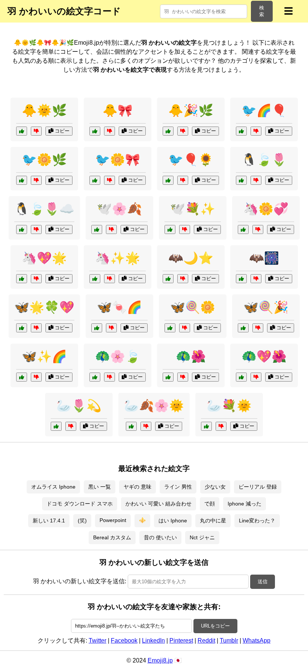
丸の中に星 (213, 521)
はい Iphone (173, 521)
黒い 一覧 (99, 487)
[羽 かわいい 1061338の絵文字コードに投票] (241, 131)
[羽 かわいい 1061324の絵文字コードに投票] (243, 229)
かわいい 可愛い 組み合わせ (158, 504)
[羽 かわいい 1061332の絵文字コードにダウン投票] (111, 229)
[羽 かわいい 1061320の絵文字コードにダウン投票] (145, 426)
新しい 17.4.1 (49, 521)
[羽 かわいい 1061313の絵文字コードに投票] (21, 377)
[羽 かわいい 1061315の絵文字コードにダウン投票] (36, 278)
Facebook (124, 640)
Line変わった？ (257, 521)
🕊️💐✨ (192, 209)
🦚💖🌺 (264, 356)
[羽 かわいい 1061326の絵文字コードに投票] (94, 377)
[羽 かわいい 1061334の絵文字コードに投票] (241, 180)
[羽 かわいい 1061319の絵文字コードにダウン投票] (109, 131)
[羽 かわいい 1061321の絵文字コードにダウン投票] (257, 327)
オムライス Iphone (53, 487)
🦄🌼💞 (265, 209)
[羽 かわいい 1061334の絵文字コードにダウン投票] (256, 180)
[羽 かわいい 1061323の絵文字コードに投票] (170, 229)
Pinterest (181, 640)
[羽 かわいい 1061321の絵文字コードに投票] (243, 327)
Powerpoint (113, 520)
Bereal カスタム (112, 537)
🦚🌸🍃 (117, 356)
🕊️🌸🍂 (119, 209)
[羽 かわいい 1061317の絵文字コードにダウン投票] (182, 377)
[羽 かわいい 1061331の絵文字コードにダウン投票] (109, 180)
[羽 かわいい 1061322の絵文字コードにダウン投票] (182, 180)
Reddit (206, 640)
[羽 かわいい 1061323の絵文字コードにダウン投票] (184, 229)
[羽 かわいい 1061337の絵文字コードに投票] (170, 327)
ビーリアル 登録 (258, 487)
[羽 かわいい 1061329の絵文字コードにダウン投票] (70, 426)
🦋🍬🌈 (119, 307)
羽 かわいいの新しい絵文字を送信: (79, 581)
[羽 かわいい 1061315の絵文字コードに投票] (21, 278)
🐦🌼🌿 (44, 159)
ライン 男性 (178, 487)
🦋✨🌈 (44, 356)
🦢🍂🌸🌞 (154, 405)
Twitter (97, 640)
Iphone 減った (244, 504)
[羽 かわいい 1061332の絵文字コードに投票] (96, 229)
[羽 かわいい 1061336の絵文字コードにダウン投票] (182, 131)
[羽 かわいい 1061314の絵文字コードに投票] (21, 180)
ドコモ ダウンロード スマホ (80, 504)
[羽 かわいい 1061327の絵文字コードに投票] (21, 131)
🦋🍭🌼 (192, 307)
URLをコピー (215, 626)
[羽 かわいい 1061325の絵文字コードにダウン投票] (36, 327)
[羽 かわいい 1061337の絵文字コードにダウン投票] (184, 327)
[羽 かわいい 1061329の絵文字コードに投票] (56, 426)
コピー (61, 131)
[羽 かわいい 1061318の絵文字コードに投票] (168, 278)
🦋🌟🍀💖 (44, 307)
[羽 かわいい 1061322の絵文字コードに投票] (168, 180)
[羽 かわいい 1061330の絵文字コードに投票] (96, 327)
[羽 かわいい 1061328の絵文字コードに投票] (241, 278)
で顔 (209, 504)
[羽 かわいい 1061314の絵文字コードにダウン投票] (36, 180)
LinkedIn (153, 640)
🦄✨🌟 (117, 258)
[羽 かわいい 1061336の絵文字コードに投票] (168, 131)
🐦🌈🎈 (264, 110)
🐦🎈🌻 (190, 159)
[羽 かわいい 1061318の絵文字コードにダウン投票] (182, 278)
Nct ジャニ (202, 537)
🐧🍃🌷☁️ (44, 209)
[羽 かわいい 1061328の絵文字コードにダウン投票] (256, 278)
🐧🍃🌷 (264, 159)
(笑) (82, 521)
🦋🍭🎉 (265, 307)
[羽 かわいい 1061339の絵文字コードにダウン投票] (221, 426)
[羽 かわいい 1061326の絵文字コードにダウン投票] (109, 377)
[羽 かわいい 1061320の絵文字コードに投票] (131, 426)
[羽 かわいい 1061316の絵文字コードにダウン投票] (36, 229)
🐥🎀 (118, 110)
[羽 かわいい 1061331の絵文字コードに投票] (94, 180)
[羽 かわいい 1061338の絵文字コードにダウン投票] (256, 131)
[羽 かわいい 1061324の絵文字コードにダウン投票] (257, 229)
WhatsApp (256, 640)
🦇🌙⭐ (190, 258)
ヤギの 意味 (137, 487)
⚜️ (142, 520)
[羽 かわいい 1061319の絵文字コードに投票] (94, 131)
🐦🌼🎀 (117, 159)
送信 (262, 581)
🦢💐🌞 (229, 405)
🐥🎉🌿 (190, 110)
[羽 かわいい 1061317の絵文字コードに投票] (168, 377)
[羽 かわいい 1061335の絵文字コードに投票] (241, 377)
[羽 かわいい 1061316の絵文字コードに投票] (21, 229)
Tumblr (229, 640)
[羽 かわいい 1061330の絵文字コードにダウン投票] (111, 327)
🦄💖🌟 (44, 258)
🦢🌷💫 (78, 405)
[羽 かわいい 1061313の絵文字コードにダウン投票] (36, 377)
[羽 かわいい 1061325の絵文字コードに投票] (21, 327)
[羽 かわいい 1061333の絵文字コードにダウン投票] (109, 278)
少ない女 (215, 487)
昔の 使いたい (160, 537)
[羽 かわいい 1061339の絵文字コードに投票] (206, 426)
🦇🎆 (264, 258)
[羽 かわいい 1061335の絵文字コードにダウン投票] (256, 377)
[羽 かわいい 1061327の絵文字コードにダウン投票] (36, 131)
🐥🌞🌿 (44, 110)
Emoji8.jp (160, 660)
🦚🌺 (191, 356)
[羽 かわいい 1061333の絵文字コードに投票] (94, 278)
